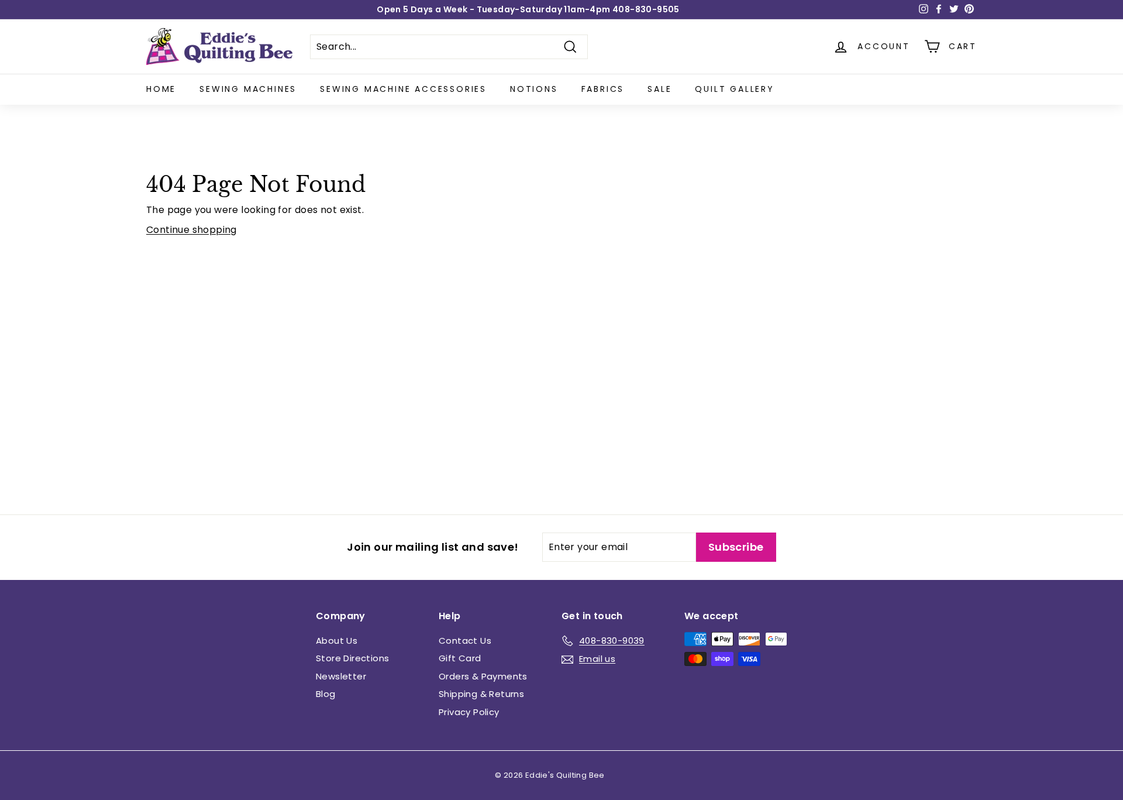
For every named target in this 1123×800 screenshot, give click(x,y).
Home (161, 89)
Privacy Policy (469, 712)
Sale (659, 89)
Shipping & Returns (481, 694)
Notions (534, 89)
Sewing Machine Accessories (403, 89)
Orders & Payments (483, 676)
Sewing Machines (248, 89)
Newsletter (341, 676)
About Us (336, 640)
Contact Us (465, 640)
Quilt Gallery (734, 89)
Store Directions (352, 658)
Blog (326, 694)
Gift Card (460, 658)
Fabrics (603, 89)
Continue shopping (191, 229)
